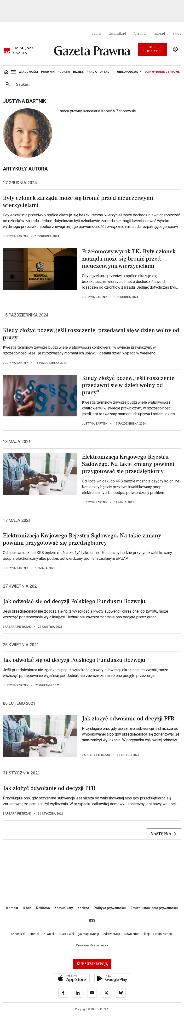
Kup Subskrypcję (152, 49)
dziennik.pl (117, 33)
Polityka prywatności (110, 908)
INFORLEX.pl (66, 934)
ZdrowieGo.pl (112, 934)
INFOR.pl (48, 934)
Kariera (83, 908)
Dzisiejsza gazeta (23, 50)
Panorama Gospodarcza (92, 945)
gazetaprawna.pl (88, 934)
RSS (92, 920)
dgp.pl (96, 33)
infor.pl (159, 33)
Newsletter (131, 934)
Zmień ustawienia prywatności (154, 908)
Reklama (43, 908)
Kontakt (12, 908)
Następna (161, 833)
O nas (27, 908)
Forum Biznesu (163, 934)
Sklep (176, 33)
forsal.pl (139, 33)
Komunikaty (63, 908)
